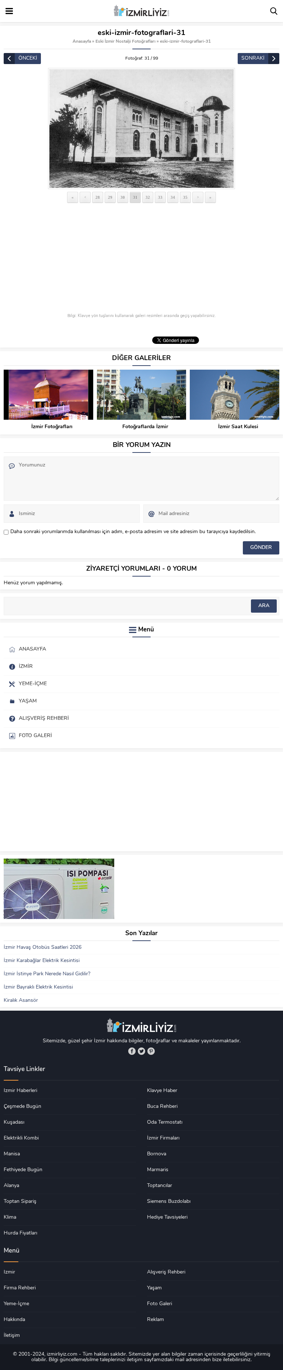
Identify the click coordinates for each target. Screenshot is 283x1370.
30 (122, 197)
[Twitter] (141, 1051)
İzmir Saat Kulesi (238, 427)
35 (185, 197)
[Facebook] (132, 1051)
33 (160, 197)
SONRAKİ (253, 58)
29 (110, 197)
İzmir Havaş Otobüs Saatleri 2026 (42, 947)
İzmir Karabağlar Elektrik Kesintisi (42, 961)
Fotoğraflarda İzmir (145, 427)
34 (173, 197)
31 (135, 197)
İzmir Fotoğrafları (52, 427)
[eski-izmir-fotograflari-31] (141, 128)
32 (148, 197)
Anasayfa (82, 41)
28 (97, 197)
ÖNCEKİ (27, 58)
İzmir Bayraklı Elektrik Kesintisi (38, 987)
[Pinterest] (151, 1051)
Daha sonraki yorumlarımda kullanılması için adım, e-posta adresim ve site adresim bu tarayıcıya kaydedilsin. (133, 532)
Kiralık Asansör (21, 1000)
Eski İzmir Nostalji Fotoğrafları (125, 41)
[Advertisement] (141, 258)
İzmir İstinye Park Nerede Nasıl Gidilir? (47, 974)
